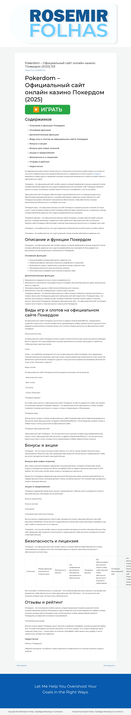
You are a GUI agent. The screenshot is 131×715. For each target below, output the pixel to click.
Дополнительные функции (44, 134)
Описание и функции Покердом (47, 125)
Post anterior (21, 665)
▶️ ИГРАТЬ (47, 109)
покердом (97, 174)
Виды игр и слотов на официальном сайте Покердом (59, 139)
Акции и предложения (42, 153)
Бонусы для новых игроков (44, 148)
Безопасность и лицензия (44, 157)
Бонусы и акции (38, 143)
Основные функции (40, 130)
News (28, 70)
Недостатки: (36, 166)
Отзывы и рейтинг (40, 162)
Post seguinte (110, 665)
